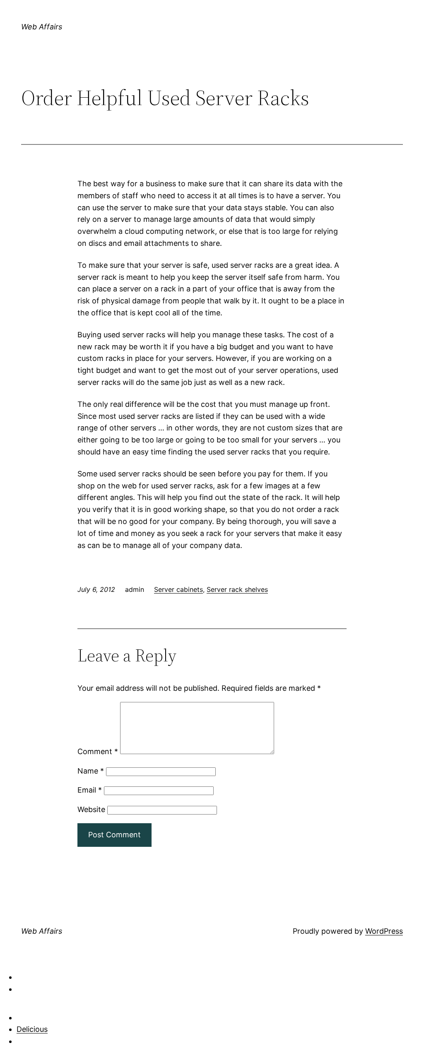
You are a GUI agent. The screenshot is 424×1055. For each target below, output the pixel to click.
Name (90, 771)
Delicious (32, 1029)
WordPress (384, 931)
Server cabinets (178, 589)
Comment (97, 751)
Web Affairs (41, 26)
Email (89, 790)
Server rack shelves (237, 589)
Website (91, 809)
